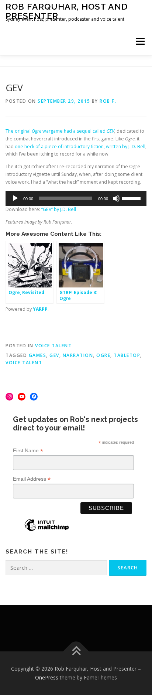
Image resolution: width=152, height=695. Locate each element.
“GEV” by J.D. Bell (58, 209)
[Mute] (116, 198)
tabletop (127, 355)
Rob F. (108, 101)
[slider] (132, 197)
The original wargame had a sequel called (56, 131)
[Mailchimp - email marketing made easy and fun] (46, 531)
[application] (76, 198)
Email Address (32, 479)
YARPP (40, 309)
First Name (28, 450)
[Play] (15, 198)
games (37, 355)
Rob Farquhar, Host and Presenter (67, 11)
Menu (140, 41)
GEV (110, 131)
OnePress (46, 677)
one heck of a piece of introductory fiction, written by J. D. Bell (80, 146)
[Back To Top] (76, 651)
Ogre (103, 355)
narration (78, 355)
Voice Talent (53, 346)
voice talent (24, 363)
